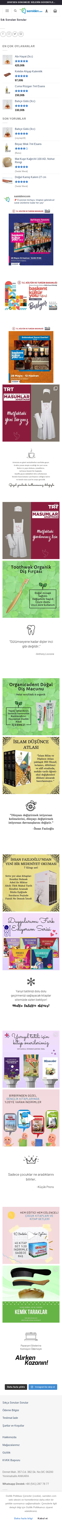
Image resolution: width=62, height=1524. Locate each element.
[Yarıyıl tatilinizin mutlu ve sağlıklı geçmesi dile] (31, 1059)
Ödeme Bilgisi (10, 1410)
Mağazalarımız (11, 1445)
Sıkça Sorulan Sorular (15, 1402)
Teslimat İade (10, 1417)
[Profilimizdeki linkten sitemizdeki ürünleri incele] (31, 589)
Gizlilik (6, 1452)
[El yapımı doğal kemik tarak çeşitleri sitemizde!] (31, 1294)
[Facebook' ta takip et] (3, 34)
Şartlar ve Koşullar (13, 1425)
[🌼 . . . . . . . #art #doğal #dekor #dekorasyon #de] (31, 706)
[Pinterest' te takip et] (21, 34)
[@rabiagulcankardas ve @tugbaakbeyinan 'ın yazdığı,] (31, 941)
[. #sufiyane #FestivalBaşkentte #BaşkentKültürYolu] (31, 236)
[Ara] (15, 11)
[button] (7, 11)
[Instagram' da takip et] (9, 34)
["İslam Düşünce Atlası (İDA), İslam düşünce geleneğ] (31, 765)
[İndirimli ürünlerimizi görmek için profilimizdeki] (31, 1117)
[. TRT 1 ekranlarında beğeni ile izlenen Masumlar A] (31, 413)
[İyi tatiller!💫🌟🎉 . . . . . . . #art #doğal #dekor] (31, 1000)
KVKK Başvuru (11, 1460)
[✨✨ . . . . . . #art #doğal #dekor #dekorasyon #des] (31, 648)
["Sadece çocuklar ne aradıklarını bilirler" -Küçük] (31, 1176)
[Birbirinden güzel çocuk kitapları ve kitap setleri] (31, 1235)
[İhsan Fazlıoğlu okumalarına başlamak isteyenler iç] (31, 882)
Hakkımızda (9, 1437)
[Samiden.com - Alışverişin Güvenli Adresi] (30, 11)
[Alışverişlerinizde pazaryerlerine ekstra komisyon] (31, 1352)
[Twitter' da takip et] (15, 34)
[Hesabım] (46, 10)
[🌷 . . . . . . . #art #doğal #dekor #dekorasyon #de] (31, 824)
